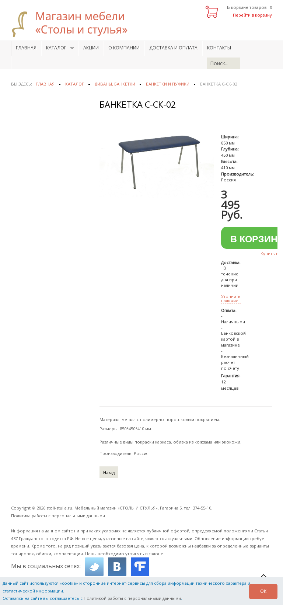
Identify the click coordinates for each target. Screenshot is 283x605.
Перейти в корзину (252, 15)
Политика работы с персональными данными (58, 515)
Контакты (219, 48)
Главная (26, 48)
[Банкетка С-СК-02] (156, 158)
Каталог (56, 48)
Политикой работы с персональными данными (132, 598)
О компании (124, 48)
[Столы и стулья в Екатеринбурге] (73, 24)
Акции (91, 48)
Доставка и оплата (173, 48)
